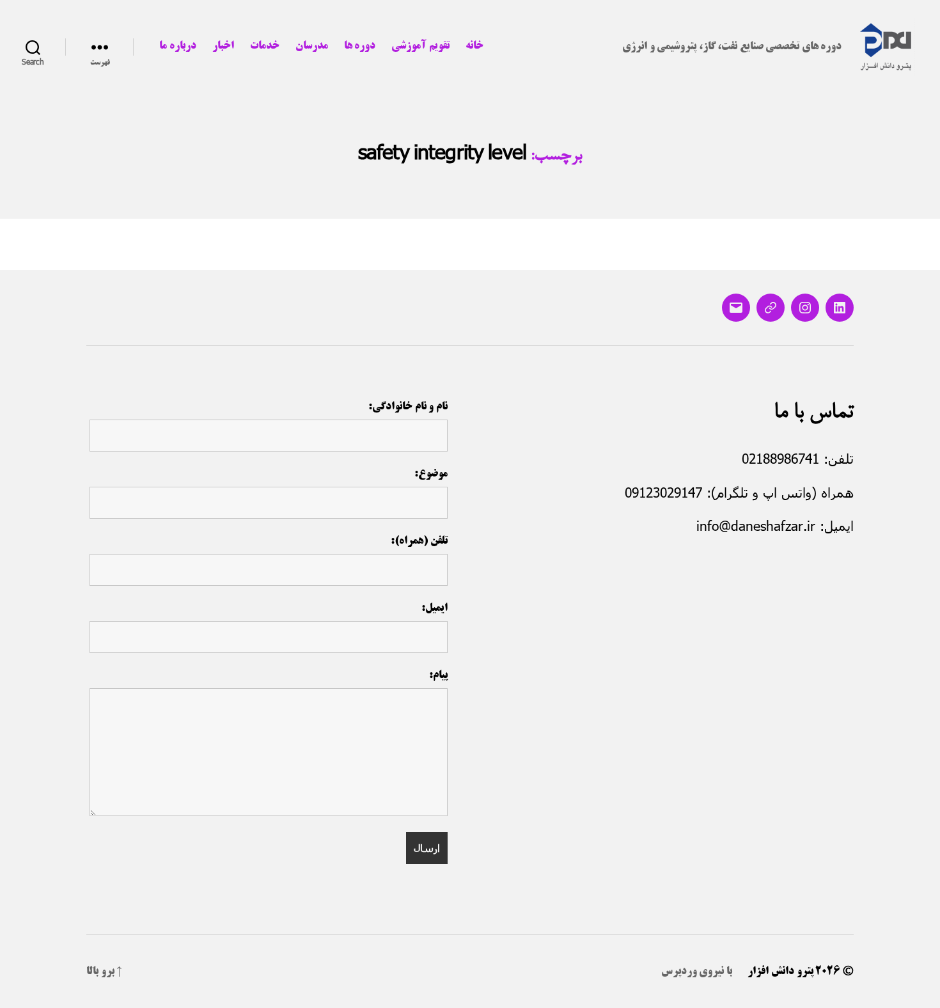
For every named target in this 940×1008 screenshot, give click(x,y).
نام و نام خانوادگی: (408, 407)
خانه (474, 46)
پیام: (438, 675)
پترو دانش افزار (780, 971)
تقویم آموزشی (420, 46)
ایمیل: (434, 608)
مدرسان (311, 46)
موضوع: (431, 474)
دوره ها (360, 46)
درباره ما (177, 46)
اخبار (223, 46)
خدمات (264, 46)
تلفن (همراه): (419, 541)
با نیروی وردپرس (696, 971)
